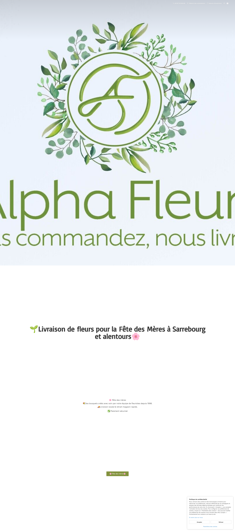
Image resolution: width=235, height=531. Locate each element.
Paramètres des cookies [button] (210, 526)
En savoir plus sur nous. (196, 517)
